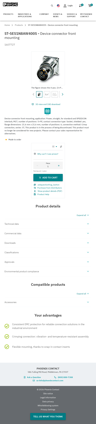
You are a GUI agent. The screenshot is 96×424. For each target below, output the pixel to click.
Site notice (48, 393)
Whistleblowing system (48, 405)
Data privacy (48, 401)
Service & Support (72, 15)
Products (8, 14)
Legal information (48, 397)
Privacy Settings (48, 409)
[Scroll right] (62, 94)
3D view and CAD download (48, 104)
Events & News (57, 15)
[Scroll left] (33, 94)
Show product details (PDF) (50, 191)
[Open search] (52, 6)
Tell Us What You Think (48, 416)
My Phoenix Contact (86, 15)
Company (43, 14)
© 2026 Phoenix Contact (48, 389)
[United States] (58, 5)
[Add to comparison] (61, 146)
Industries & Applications (25, 15)
